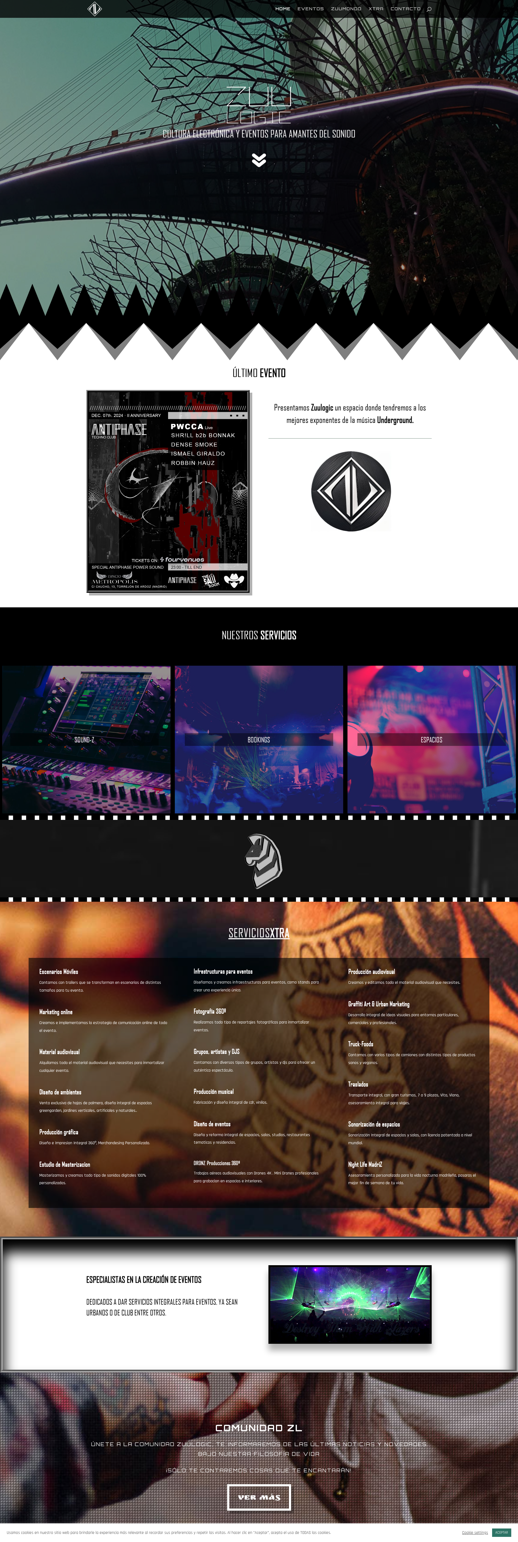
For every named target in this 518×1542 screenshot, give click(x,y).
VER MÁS (259, 1498)
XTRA (376, 9)
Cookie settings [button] (475, 1532)
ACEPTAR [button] (501, 1532)
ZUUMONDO (346, 9)
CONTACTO (406, 9)
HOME (283, 9)
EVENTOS (311, 9)
